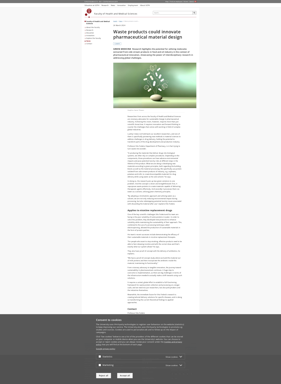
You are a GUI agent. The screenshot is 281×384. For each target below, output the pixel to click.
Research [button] (105, 5)
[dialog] (140, 349)
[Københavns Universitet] (88, 13)
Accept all (125, 375)
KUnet (186, 2)
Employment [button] (133, 5)
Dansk (192, 2)
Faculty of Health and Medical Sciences (98, 22)
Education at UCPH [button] (92, 5)
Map (166, 2)
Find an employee (176, 2)
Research (89, 30)
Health (115, 21)
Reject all (103, 375)
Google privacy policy (105, 349)
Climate (117, 44)
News (88, 41)
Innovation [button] (121, 5)
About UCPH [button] (145, 5)
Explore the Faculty (93, 38)
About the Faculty (93, 27)
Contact (89, 44)
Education (90, 33)
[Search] (194, 13)
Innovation (90, 35)
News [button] (113, 5)
